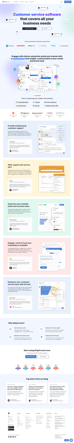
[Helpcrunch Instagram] (13, 436)
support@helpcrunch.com (59, 437)
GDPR (9, 422)
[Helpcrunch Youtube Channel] (15, 436)
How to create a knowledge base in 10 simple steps (60, 421)
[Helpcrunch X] (10, 436)
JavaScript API (49, 420)
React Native (48, 427)
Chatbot (27, 417)
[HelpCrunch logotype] (6, 2)
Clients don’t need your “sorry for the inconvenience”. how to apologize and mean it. (60, 423)
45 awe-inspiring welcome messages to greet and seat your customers (60, 426)
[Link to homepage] (9, 414)
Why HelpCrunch (19, 423)
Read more (56, 428)
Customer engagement (39, 417)
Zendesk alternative (39, 423)
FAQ (17, 426)
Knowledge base (29, 420)
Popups (26, 423)
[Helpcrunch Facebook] (8, 436)
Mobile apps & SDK (28, 426)
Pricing (18, 417)
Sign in (61, 1)
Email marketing (27, 425)
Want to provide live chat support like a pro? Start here (60, 416)
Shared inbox (28, 419)
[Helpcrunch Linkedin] (12, 436)
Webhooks (48, 423)
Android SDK (48, 426)
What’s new (19, 420)
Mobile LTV (37, 420)
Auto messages (27, 422)
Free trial (68, 1)
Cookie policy (10, 419)
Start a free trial (29, 28)
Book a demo (44, 28)
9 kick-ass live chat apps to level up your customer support (60, 418)
